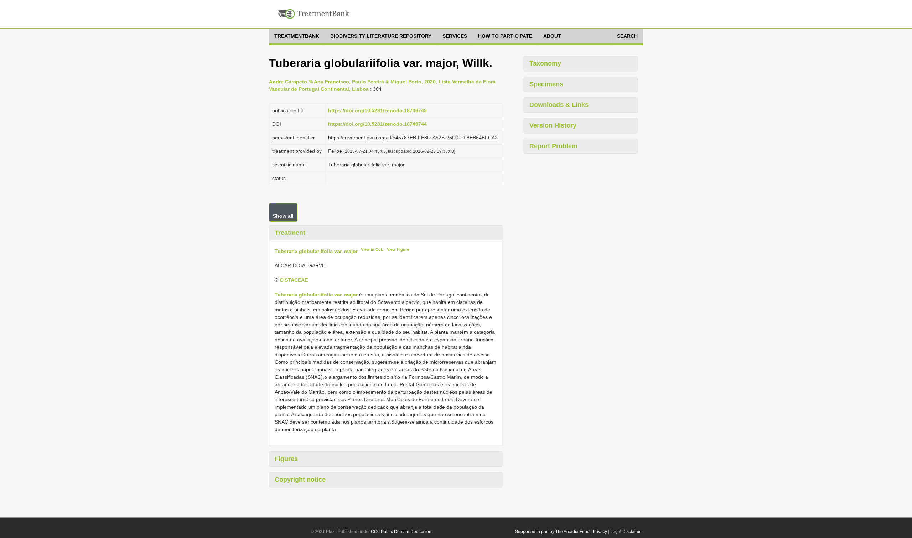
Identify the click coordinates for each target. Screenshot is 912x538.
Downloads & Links (559, 104)
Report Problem (553, 146)
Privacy (600, 531)
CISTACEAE (294, 280)
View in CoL (372, 249)
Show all (283, 216)
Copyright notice (300, 479)
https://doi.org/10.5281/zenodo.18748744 (377, 124)
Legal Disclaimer (626, 531)
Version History (552, 125)
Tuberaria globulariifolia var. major (316, 251)
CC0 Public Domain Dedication (401, 531)
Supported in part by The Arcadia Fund (552, 531)
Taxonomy (545, 63)
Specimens (546, 84)
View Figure (398, 249)
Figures (286, 458)
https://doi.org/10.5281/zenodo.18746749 (377, 110)
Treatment (290, 232)
